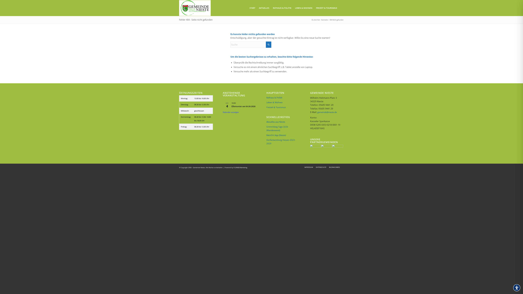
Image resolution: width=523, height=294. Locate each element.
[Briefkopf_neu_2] (195, 8)
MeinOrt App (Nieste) (276, 135)
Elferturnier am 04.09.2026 (244, 106)
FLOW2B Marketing (240, 167)
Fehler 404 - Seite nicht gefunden (196, 19)
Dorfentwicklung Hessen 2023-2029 (280, 142)
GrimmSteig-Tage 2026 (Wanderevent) (277, 128)
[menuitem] (252, 8)
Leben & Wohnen (274, 102)
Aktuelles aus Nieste (275, 121)
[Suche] (341, 8)
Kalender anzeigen (231, 112)
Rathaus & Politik (274, 97)
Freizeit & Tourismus (276, 107)
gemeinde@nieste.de (327, 112)
